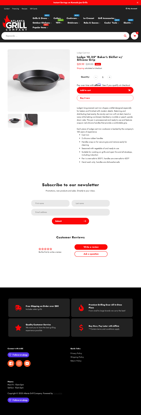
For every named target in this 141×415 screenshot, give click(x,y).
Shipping (80, 68)
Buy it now (85, 98)
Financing (15, 8)
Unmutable (57, 393)
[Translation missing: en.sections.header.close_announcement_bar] (137, 2)
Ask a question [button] (91, 253)
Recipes (24, 8)
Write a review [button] (91, 247)
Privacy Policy (76, 353)
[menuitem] (41, 18)
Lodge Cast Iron (83, 52)
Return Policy (75, 360)
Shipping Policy (77, 357)
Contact (7, 8)
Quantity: (85, 76)
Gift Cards (33, 8)
